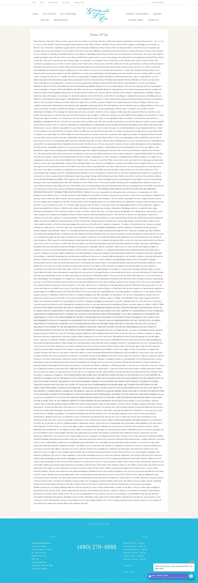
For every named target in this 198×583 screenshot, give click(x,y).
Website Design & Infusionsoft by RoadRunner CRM (120, 579)
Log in (145, 579)
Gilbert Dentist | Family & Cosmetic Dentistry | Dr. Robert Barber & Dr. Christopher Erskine (99, 15)
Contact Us (128, 565)
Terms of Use (129, 572)
